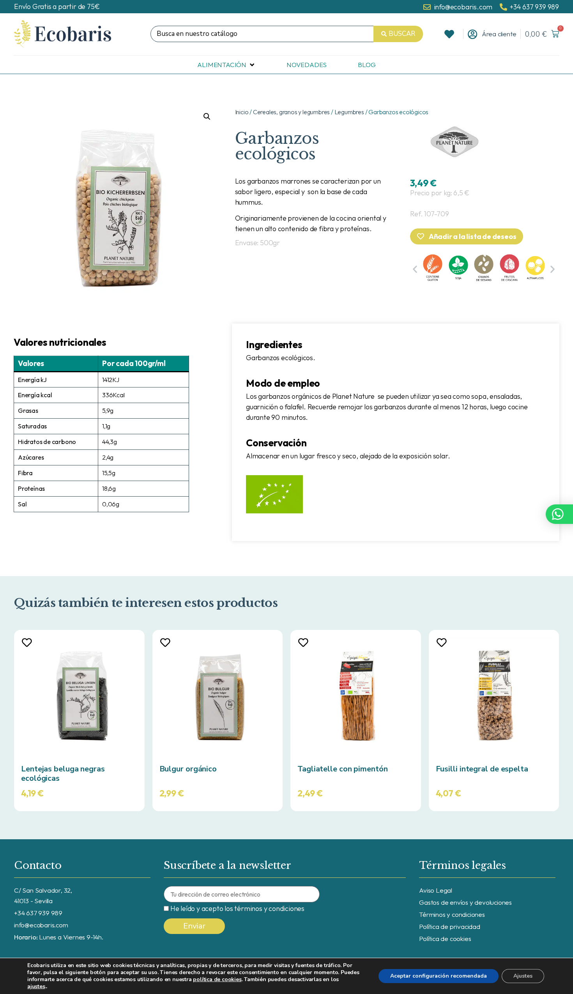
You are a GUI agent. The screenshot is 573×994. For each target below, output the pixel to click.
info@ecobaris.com (41, 925)
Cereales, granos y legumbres (291, 112)
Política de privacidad (449, 926)
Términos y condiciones (452, 914)
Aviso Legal (435, 890)
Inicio (242, 112)
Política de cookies (445, 938)
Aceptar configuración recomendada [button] (438, 976)
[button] (415, 269)
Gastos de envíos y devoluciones (465, 902)
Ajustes (522, 976)
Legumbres (349, 112)
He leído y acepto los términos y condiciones (237, 908)
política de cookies (217, 979)
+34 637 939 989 (38, 913)
